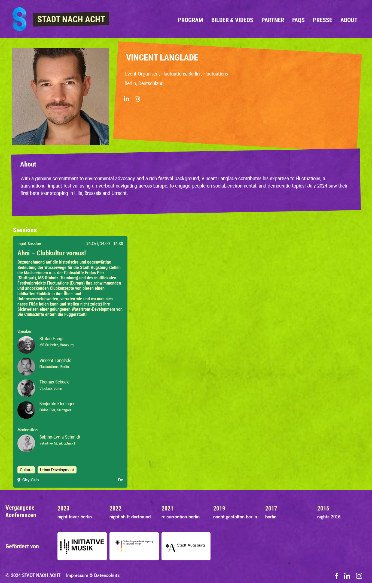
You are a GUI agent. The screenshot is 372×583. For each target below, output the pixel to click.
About (349, 19)
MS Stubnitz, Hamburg (56, 344)
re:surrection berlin (180, 517)
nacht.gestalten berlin (235, 517)
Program (190, 19)
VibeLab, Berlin (50, 388)
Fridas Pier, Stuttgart (55, 409)
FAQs (298, 19)
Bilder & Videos (232, 19)
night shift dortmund (130, 517)
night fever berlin (74, 517)
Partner (272, 19)
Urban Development (57, 470)
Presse (322, 19)
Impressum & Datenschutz (93, 575)
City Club (30, 480)
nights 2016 (328, 517)
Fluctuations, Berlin (54, 366)
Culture (26, 470)
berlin (270, 517)
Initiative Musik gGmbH (57, 443)
